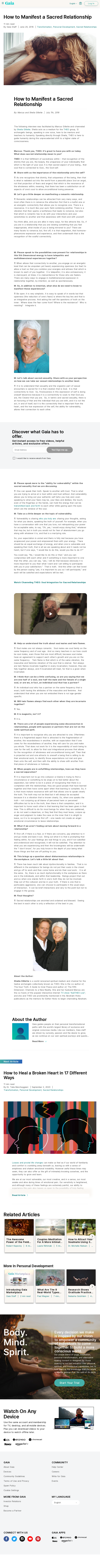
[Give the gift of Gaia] (80, 3)
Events (55, 1481)
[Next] (92, 1236)
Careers (55, 1471)
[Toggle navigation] (3, 3)
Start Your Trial (69, 1382)
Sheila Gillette (23, 129)
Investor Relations (12, 1501)
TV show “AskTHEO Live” (73, 993)
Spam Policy (10, 1485)
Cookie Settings (11, 1490)
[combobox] (66, 1502)
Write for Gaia (58, 1476)
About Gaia (9, 1467)
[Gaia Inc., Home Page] (9, 3)
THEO (66, 129)
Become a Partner (12, 1510)
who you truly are (47, 518)
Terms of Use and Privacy (16, 1481)
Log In (91, 3)
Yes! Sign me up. (59, 450)
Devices (7, 1471)
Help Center (57, 1467)
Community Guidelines (14, 1476)
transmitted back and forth (27, 506)
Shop (6, 1506)
